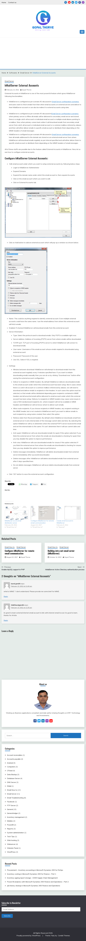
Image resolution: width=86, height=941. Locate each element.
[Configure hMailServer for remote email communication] (43, 513)
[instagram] (47, 720)
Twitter (76, 2)
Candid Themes (64, 935)
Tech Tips (10, 836)
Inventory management (16, 817)
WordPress (11, 852)
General (10, 809)
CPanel (9, 771)
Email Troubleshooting (15, 798)
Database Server (13, 778)
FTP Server (11, 805)
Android (10, 763)
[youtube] (51, 720)
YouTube (69, 2)
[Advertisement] (43, 53)
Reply (6, 596)
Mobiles (10, 821)
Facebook (79, 2)
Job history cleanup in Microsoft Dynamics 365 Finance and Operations (33, 886)
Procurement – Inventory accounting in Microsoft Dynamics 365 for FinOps (35, 870)
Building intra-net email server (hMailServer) (61, 552)
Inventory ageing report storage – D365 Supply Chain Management (32, 878)
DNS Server (11, 782)
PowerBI (10, 825)
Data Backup (12, 774)
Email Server (9, 81)
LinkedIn (72, 2)
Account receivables (14, 755)
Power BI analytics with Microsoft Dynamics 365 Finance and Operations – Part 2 (38, 882)
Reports (10, 829)
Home (4, 2)
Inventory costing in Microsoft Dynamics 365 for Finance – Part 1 (31, 874)
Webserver (11, 844)
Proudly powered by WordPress (28, 935)
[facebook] (35, 720)
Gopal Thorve (26, 90)
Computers (11, 767)
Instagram (83, 2)
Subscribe (7, 916)
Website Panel (12, 848)
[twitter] (39, 720)
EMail (9, 786)
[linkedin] (43, 720)
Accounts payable (14, 759)
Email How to (10, 547)
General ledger (12, 813)
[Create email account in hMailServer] (69, 513)
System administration (15, 833)
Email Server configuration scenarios (65, 102)
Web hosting (12, 840)
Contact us (12, 2)
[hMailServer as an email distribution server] (17, 513)
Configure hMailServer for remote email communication (19, 552)
